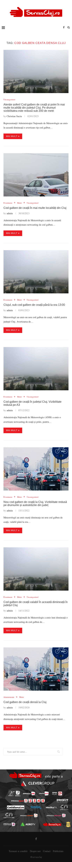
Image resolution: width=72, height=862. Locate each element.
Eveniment (7, 203)
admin (10, 213)
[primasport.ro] (28, 801)
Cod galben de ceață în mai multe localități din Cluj (34, 207)
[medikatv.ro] (51, 807)
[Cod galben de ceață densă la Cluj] (36, 669)
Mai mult (11, 136)
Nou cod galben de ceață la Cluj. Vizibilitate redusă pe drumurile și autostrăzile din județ (35, 503)
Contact (47, 851)
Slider (19, 203)
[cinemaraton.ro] (64, 807)
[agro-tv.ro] (28, 824)
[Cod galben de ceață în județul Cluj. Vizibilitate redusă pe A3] (36, 368)
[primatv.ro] (11, 793)
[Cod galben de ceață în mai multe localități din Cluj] (36, 174)
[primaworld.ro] (9, 824)
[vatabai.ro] (68, 824)
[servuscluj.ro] (52, 824)
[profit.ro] (62, 800)
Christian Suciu (14, 116)
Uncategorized (9, 99)
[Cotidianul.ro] (15, 807)
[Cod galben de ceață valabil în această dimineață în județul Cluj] (36, 569)
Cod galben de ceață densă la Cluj (24, 702)
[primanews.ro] (44, 793)
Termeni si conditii (18, 851)
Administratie (8, 697)
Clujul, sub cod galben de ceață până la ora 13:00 (34, 304)
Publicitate (58, 851)
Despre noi (35, 851)
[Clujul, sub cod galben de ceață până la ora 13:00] (36, 271)
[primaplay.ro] (57, 793)
